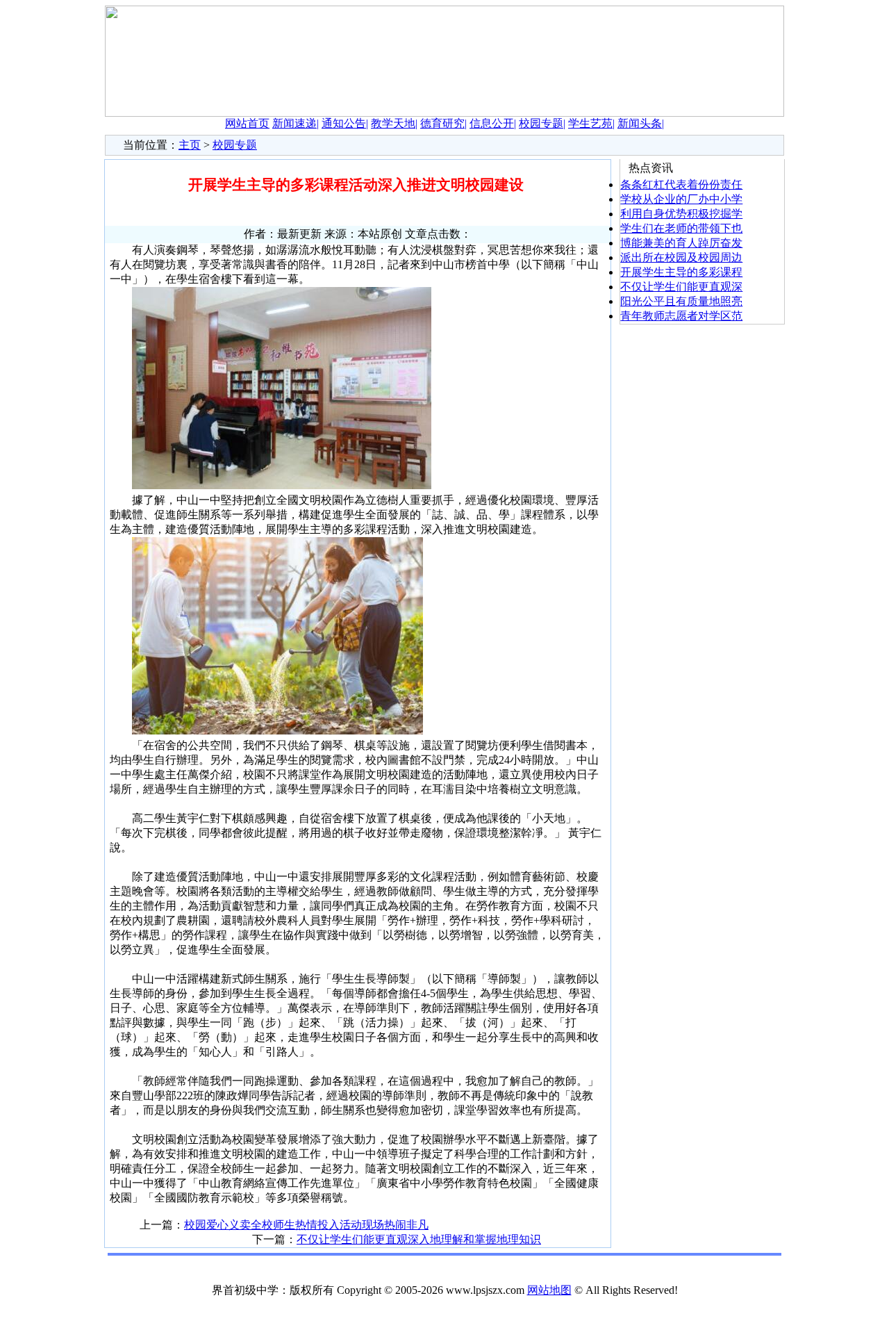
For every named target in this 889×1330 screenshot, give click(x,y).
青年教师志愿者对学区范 (681, 316)
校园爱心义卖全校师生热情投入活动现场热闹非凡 (306, 1225)
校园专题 (235, 145)
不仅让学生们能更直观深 (681, 287)
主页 (189, 145)
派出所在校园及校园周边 (681, 257)
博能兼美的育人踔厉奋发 (681, 243)
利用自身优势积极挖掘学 (681, 214)
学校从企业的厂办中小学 (681, 199)
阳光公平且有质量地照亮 (681, 301)
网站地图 (549, 1290)
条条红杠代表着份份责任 (681, 184)
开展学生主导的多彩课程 (681, 272)
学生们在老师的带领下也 (681, 228)
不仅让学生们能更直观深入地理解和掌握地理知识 (419, 1239)
